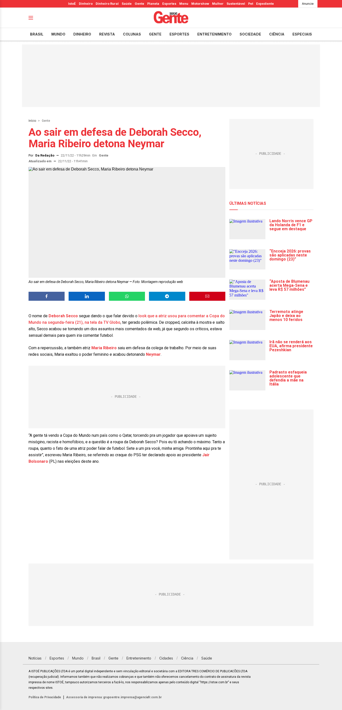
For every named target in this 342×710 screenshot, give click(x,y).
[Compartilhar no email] (207, 296)
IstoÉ (72, 4)
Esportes (169, 4)
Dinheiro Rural (107, 4)
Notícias (35, 658)
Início (32, 120)
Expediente (265, 4)
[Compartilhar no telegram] (167, 296)
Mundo (58, 34)
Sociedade (250, 34)
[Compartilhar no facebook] (47, 296)
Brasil (36, 34)
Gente (139, 4)
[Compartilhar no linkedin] (87, 296)
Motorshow (200, 4)
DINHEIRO (82, 34)
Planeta (153, 4)
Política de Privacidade (45, 697)
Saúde (127, 4)
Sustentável (236, 4)
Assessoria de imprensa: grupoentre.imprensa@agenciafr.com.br (114, 697)
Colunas (132, 34)
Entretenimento (214, 34)
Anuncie (308, 4)
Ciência (276, 34)
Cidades (166, 658)
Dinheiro (86, 4)
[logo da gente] (171, 17)
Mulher (218, 4)
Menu (183, 4)
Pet (250, 4)
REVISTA (107, 34)
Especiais (302, 34)
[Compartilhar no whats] (127, 296)
